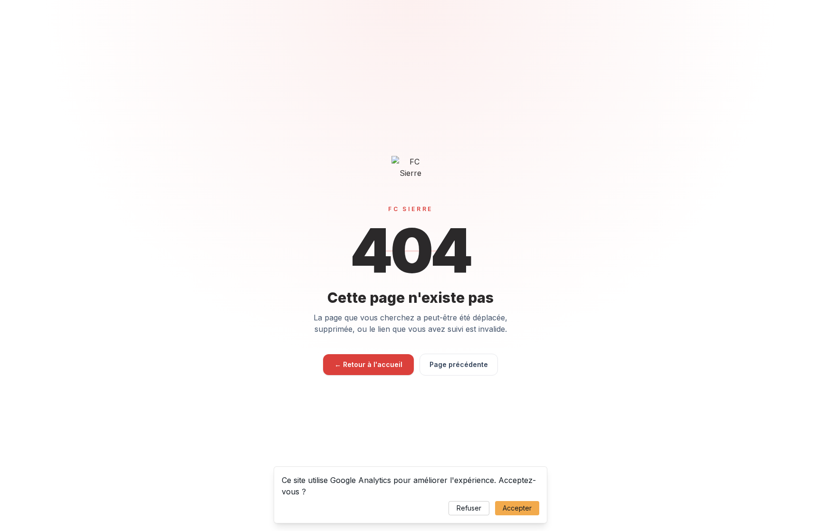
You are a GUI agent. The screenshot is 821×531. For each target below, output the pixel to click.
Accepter (517, 508)
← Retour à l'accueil (368, 364)
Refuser (469, 508)
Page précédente (459, 364)
